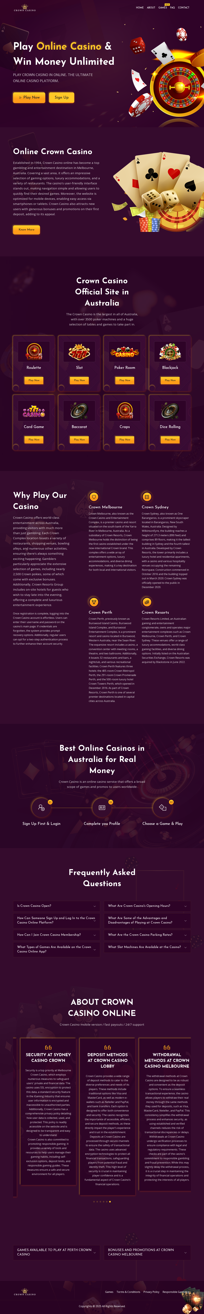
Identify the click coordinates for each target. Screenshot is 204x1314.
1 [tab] (94, 1201)
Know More (26, 229)
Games (163, 7)
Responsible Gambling (176, 1292)
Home (140, 8)
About (151, 8)
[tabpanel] (42, 1111)
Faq (172, 8)
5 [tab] (107, 1201)
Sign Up (62, 98)
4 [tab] (103, 1201)
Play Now (31, 98)
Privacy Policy (151, 1292)
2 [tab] (97, 1201)
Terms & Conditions (128, 1292)
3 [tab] (100, 1201)
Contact (183, 8)
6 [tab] (110, 1201)
